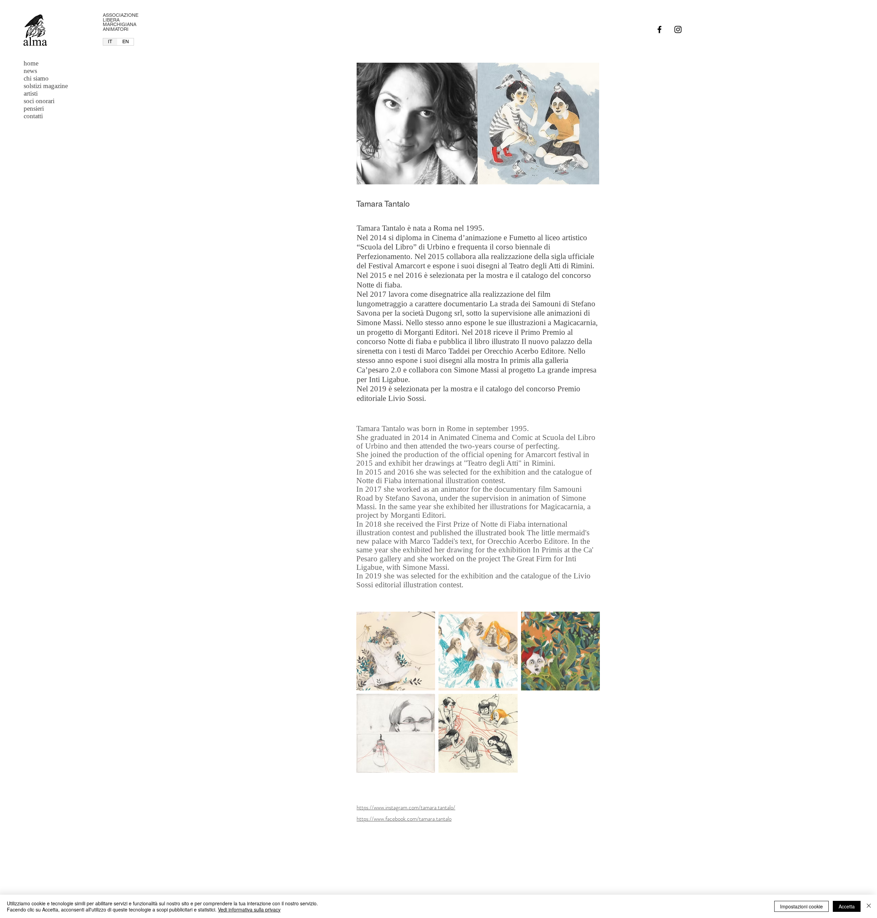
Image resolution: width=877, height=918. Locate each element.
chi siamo (36, 78)
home (31, 63)
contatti (33, 116)
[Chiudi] (869, 906)
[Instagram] (678, 29)
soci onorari (39, 101)
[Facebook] (659, 29)
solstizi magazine (46, 85)
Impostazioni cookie (801, 906)
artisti (31, 93)
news (30, 70)
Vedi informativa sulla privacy (249, 909)
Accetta (847, 906)
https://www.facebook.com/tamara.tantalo (404, 819)
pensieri (34, 108)
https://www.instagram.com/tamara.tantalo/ (406, 807)
